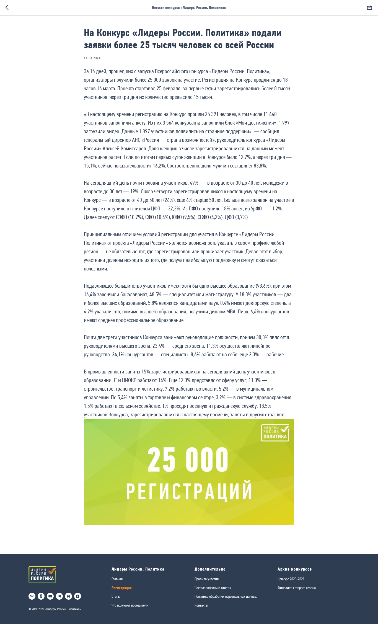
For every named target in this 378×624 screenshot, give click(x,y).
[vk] (32, 596)
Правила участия (207, 579)
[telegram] (59, 596)
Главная (117, 579)
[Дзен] (77, 596)
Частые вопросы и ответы (213, 588)
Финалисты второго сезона (297, 588)
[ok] (41, 596)
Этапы (116, 596)
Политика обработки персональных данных (226, 596)
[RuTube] (68, 596)
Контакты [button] (201, 605)
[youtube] (50, 596)
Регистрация (122, 588)
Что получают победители (130, 605)
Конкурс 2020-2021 (291, 579)
